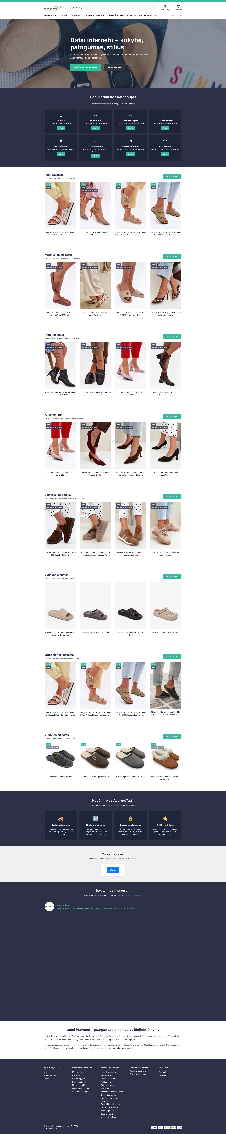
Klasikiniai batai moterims (139, 1071)
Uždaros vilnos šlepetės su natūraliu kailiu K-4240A (165, 778)
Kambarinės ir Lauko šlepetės (112, 1092)
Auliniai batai (106, 1075)
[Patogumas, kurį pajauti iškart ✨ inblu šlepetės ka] (61, 943)
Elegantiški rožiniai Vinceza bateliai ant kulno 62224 (130, 393)
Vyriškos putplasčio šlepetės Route (165, 632)
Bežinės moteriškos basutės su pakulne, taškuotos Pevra (95, 313)
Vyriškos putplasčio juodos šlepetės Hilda (130, 633)
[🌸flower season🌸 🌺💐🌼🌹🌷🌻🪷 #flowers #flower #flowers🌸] (164, 963)
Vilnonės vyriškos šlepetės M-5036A (130, 777)
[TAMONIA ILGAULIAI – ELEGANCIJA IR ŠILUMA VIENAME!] (95, 923)
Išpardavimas (114, 67)
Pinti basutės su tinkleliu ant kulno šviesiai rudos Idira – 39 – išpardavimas (95, 233)
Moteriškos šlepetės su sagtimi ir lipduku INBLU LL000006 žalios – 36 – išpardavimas (165, 233)
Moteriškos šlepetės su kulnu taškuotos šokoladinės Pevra (165, 313)
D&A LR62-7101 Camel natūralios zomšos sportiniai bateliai (130, 553)
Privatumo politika (50, 1075)
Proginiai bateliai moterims (111, 1104)
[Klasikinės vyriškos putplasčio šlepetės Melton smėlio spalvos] (60, 605)
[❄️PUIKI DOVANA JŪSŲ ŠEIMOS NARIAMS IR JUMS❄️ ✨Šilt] (130, 983)
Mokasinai (105, 1088)
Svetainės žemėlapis (80, 1092)
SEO (58, 1129)
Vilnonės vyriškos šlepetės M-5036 (95, 777)
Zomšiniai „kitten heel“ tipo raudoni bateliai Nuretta (95, 473)
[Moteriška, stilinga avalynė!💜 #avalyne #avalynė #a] (95, 963)
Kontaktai (178, 10)
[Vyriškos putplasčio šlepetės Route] (165, 605)
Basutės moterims (108, 1079)
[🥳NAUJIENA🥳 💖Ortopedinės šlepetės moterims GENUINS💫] (61, 1002)
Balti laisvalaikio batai (138, 1074)
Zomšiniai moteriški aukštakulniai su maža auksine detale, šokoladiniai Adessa (130, 473)
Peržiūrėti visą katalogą (86, 67)
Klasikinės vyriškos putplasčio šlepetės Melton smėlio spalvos (60, 633)
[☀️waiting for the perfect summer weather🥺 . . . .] (95, 1002)
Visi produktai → (172, 176)
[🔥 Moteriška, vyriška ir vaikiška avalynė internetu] (95, 943)
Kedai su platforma (108, 1111)
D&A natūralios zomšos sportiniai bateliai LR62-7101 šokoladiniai (60, 553)
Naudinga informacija (80, 1088)
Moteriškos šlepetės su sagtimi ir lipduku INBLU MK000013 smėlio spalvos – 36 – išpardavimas (130, 233)
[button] (177, 15)
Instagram (162, 1075)
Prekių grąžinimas (79, 1082)
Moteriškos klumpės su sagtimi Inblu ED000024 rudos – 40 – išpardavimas (165, 713)
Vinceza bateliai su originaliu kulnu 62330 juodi (165, 473)
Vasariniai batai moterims (111, 1117)
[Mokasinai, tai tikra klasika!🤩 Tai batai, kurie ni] (164, 1002)
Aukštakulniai (106, 1082)
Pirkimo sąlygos (78, 1079)
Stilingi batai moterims (109, 1107)
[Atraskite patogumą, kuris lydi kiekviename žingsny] (164, 923)
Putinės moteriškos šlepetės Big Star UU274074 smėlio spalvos (130, 313)
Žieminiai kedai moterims (139, 1068)
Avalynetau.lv (49, 1129)
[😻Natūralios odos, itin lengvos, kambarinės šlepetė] (130, 963)
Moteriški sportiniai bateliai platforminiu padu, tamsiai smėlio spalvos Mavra (95, 553)
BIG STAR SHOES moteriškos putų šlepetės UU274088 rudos (60, 313)
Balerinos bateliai (107, 1085)
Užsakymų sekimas (80, 1085)
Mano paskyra (165, 10)
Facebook (162, 1072)
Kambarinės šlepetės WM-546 (60, 777)
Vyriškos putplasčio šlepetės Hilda (95, 632)
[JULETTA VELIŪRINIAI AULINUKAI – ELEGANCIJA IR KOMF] (130, 923)
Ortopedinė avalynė (108, 1095)
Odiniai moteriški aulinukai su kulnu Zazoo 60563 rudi (165, 393)
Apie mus (47, 1072)
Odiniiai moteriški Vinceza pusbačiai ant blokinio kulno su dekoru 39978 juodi (95, 393)
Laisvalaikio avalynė (109, 1072)
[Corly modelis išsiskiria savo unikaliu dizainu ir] (61, 923)
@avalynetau (137, 895)
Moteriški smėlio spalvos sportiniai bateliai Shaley (165, 553)
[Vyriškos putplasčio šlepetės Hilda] (95, 605)
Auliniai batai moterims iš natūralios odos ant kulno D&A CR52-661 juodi (60, 393)
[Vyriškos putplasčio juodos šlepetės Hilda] (130, 605)
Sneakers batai (107, 1114)
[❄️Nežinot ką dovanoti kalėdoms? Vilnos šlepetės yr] (95, 983)
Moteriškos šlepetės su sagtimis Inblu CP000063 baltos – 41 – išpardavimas (60, 233)
